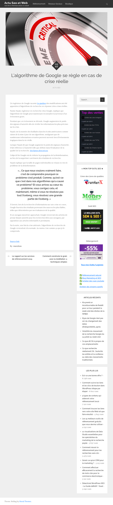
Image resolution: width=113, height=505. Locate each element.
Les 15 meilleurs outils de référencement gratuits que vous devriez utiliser (92, 421)
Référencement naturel (91, 275)
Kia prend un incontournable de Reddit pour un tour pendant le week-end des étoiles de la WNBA (93, 308)
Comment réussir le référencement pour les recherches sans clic (92, 450)
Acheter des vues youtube (93, 281)
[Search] (102, 99)
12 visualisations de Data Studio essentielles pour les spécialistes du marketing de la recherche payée (93, 437)
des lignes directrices (39, 150)
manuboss (17, 246)
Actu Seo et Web (16, 3)
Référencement (39, 4)
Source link (14, 241)
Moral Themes (25, 501)
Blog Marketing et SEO (91, 278)
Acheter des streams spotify (91, 287)
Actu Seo (56, 88)
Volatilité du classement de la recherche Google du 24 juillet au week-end (93, 334)
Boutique (69, 4)
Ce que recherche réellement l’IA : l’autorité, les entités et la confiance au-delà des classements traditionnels (92, 354)
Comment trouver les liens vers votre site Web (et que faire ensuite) (93, 411)
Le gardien (41, 103)
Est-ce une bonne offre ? (92, 376)
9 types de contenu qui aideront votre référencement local (91, 398)
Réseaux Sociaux (55, 4)
